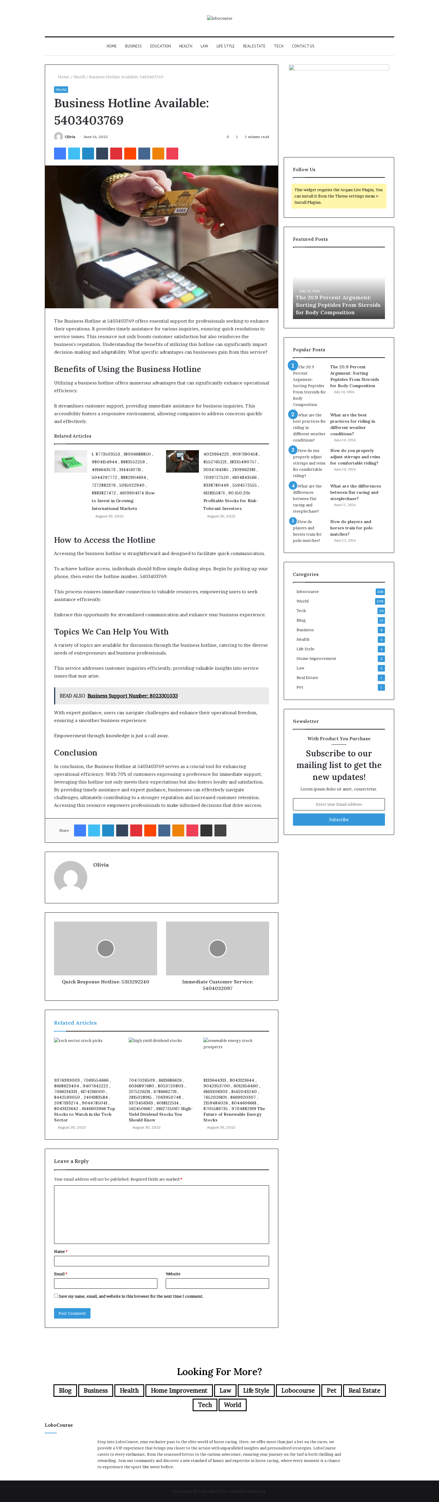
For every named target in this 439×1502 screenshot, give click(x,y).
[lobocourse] (219, 18)
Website (173, 1273)
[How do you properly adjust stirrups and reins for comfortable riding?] (309, 463)
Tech (278, 46)
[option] (339, 286)
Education (160, 46)
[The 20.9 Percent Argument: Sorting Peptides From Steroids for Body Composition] (309, 386)
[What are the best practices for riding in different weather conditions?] (309, 427)
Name (60, 1251)
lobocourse (308, 591)
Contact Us (303, 46)
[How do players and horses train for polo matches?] (309, 531)
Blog (301, 620)
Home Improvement (316, 658)
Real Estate (254, 46)
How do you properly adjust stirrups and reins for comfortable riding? (355, 457)
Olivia (70, 136)
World (79, 76)
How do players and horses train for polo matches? (351, 528)
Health (185, 46)
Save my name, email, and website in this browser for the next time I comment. (131, 1296)
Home (112, 46)
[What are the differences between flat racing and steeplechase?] (309, 498)
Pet (300, 687)
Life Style (226, 46)
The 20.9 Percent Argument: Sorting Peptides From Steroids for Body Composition (338, 305)
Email (60, 1273)
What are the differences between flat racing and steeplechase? (355, 492)
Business (133, 46)
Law (204, 46)
